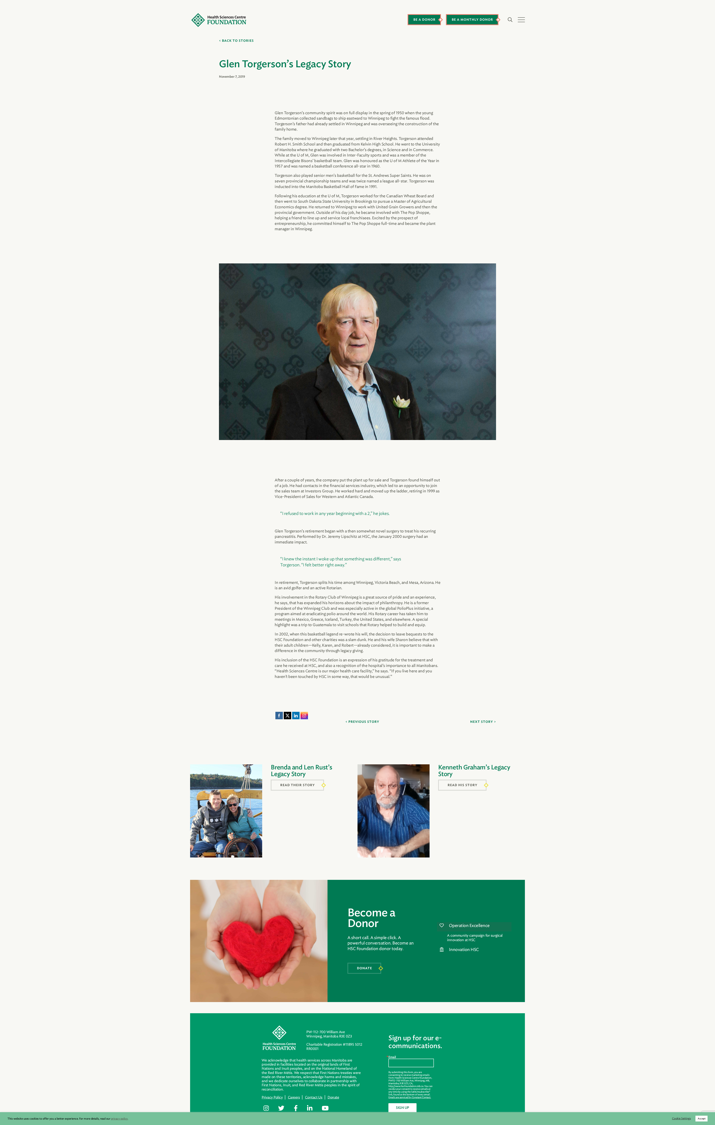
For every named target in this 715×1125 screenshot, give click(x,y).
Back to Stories (238, 40)
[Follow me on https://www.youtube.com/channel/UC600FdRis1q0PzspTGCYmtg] (328, 1108)
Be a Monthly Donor (472, 19)
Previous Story (363, 721)
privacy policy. (119, 1118)
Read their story (297, 785)
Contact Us (313, 1097)
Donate (364, 968)
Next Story (481, 721)
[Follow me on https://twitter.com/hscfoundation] (284, 1108)
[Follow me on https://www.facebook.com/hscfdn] (298, 1108)
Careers (294, 1097)
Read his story (462, 785)
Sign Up (402, 1108)
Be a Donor (424, 19)
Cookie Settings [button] (681, 1118)
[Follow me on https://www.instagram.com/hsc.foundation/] (269, 1108)
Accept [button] (701, 1118)
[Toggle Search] (510, 19)
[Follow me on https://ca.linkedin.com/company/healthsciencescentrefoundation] (312, 1108)
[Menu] (521, 19)
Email (392, 1057)
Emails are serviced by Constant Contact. (409, 1097)
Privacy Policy (272, 1097)
